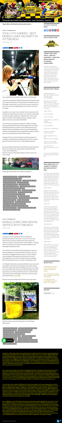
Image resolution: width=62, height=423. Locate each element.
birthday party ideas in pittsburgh (12, 180)
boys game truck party (9, 182)
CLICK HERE (16, 275)
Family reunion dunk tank (10, 192)
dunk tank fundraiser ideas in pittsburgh (14, 188)
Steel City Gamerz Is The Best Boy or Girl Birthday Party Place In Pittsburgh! (51, 275)
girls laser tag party (24, 196)
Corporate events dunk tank (27, 186)
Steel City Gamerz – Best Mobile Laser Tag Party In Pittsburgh (20, 36)
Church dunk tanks (24, 184)
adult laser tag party (24, 176)
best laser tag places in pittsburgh (12, 178)
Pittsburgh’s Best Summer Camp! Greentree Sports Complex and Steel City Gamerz (50, 269)
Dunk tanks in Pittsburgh (28, 190)
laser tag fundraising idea (10, 198)
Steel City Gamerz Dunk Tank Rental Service (14, 203)
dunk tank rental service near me (12, 190)
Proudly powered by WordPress (9, 421)
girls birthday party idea (10, 196)
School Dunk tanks (8, 201)
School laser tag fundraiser (23, 201)
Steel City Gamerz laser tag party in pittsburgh (16, 205)
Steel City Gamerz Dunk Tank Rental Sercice (26, 341)
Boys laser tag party (23, 182)
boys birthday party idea (29, 180)
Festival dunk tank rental (25, 192)
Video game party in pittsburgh (12, 209)
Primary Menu (60, 20)
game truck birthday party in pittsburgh (14, 194)
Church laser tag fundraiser (11, 186)
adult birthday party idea (10, 176)
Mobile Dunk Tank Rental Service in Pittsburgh (20, 223)
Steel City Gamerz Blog (9, 30)
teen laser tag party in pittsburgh (27, 207)
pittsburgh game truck (10, 199)
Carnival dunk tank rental (10, 184)
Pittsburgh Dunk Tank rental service (28, 198)
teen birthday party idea (10, 207)
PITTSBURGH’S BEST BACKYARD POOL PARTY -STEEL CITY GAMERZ (51, 281)
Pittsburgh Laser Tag (23, 199)
